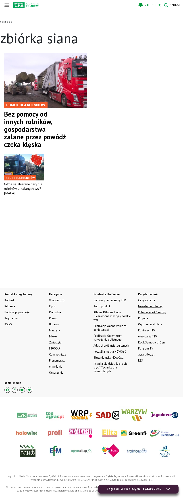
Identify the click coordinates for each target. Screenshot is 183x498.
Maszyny (54, 330)
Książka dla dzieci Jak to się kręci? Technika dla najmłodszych (110, 367)
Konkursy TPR (146, 330)
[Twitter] (29, 390)
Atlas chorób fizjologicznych (111, 345)
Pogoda (143, 318)
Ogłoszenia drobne (150, 324)
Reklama (9, 306)
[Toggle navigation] (6, 5)
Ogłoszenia (56, 373)
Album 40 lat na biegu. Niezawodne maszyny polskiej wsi (112, 316)
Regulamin (11, 318)
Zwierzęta (55, 342)
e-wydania (55, 366)
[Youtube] (22, 390)
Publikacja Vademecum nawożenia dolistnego (108, 337)
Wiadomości (56, 300)
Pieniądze (55, 312)
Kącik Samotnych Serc (151, 342)
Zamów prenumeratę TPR (110, 300)
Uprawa (54, 324)
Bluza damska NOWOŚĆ (108, 358)
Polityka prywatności (17, 312)
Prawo (53, 318)
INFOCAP (54, 348)
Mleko (53, 336)
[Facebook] (7, 390)
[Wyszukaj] (172, 5)
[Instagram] (15, 390)
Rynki (52, 306)
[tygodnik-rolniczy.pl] (26, 5)
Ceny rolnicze (57, 354)
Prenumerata (57, 360)
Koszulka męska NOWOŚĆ (110, 352)
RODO (8, 324)
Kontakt (9, 300)
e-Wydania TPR (147, 336)
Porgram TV (145, 348)
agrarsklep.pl (146, 354)
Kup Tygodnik (102, 306)
